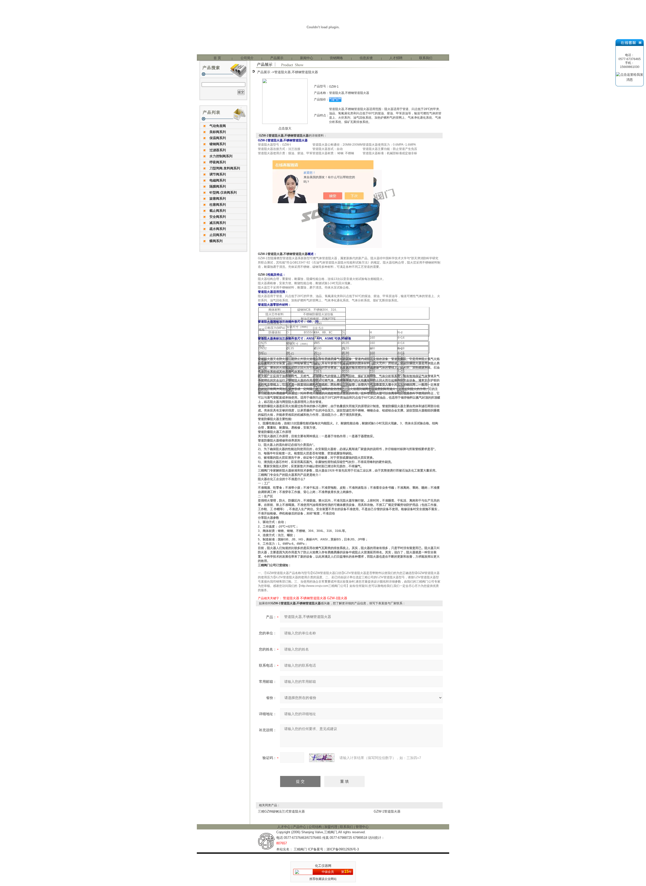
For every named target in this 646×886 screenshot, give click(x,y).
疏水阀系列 (217, 229)
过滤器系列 (217, 150)
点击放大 (284, 128)
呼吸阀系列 (217, 162)
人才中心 (284, 827)
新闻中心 (306, 58)
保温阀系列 (217, 138)
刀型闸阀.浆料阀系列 (224, 168)
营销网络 (336, 58)
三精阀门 (300, 849)
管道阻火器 (291, 598)
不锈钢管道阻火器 (313, 598)
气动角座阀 (217, 126)
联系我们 (425, 58)
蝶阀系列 (216, 241)
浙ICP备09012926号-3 (343, 849)
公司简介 (247, 58)
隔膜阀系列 (217, 186)
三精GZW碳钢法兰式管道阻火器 (281, 811)
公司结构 (316, 827)
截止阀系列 (217, 211)
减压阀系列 (217, 223)
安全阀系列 (217, 217)
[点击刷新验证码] (321, 757)
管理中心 (362, 827)
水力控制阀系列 (220, 156)
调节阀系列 (217, 174)
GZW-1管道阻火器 (387, 811)
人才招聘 (395, 58)
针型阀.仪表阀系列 (223, 192)
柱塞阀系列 (217, 204)
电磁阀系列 (217, 180)
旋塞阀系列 (217, 198)
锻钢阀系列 (217, 144)
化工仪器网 (323, 866)
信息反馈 (366, 58)
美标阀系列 (217, 132)
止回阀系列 (217, 235)
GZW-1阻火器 (337, 598)
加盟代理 (331, 827)
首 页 (217, 58)
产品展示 (276, 58)
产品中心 (300, 827)
